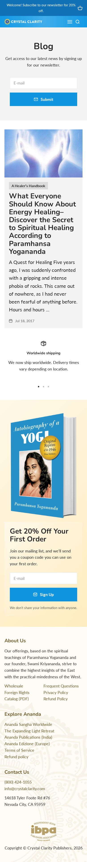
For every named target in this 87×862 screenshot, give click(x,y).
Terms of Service (19, 750)
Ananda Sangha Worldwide (28, 724)
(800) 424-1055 (18, 782)
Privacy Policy (56, 692)
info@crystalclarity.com (24, 788)
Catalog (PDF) (16, 698)
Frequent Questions (61, 685)
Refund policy (16, 756)
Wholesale (13, 685)
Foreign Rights (16, 692)
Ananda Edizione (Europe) (27, 743)
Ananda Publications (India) (28, 737)
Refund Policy (56, 698)
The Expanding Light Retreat (29, 730)
